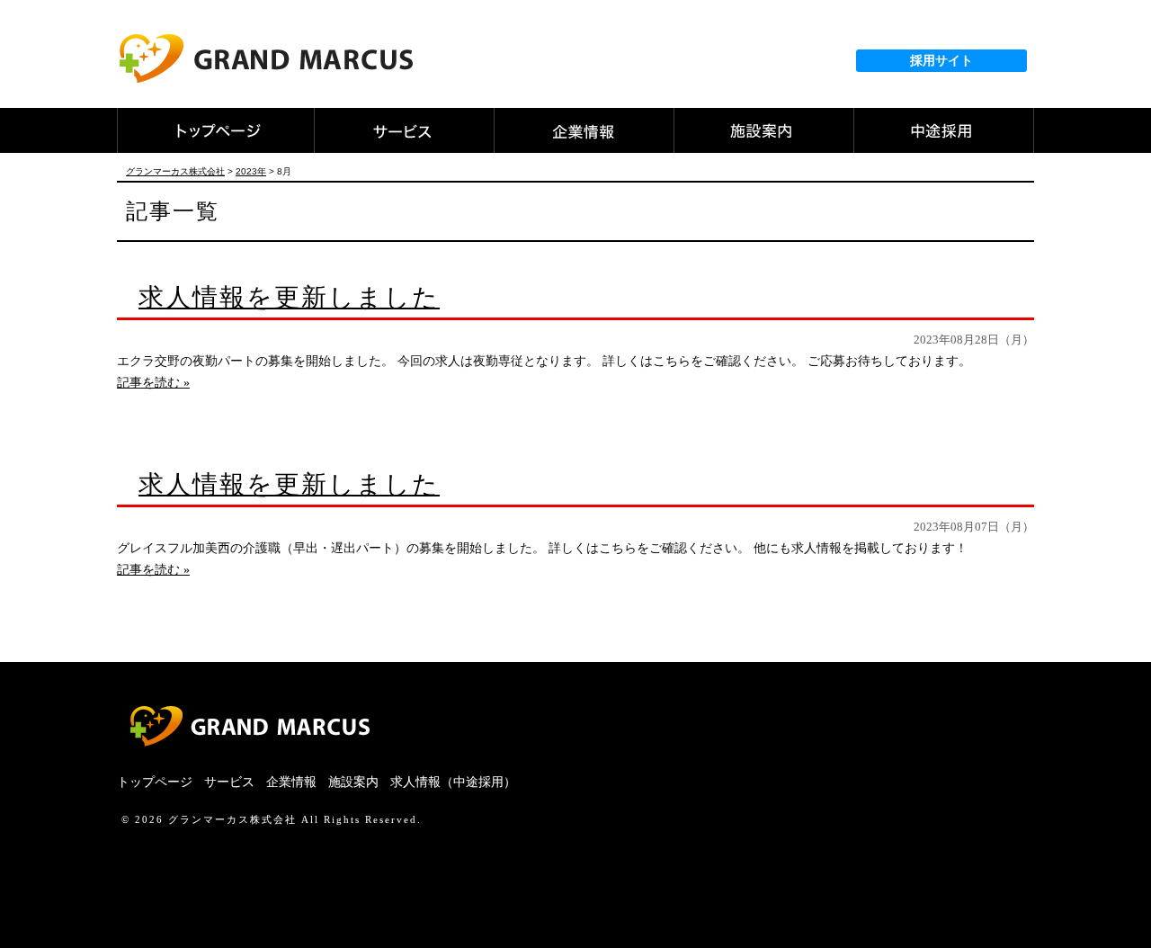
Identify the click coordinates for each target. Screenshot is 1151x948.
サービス (229, 782)
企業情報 (291, 782)
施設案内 (353, 782)
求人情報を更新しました (289, 297)
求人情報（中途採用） (453, 782)
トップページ (154, 782)
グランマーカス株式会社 (232, 819)
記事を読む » (153, 382)
